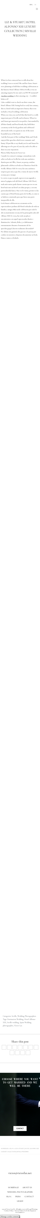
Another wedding (7, 96)
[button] (4, 1047)
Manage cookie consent (9, 1216)
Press (18, 1196)
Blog (11, 1148)
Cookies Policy (8, 1211)
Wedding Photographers (26, 1016)
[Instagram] (20, 1179)
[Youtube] (24, 1179)
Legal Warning (32, 1209)
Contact (29, 1196)
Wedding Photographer (20, 1192)
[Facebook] (16, 1179)
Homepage (4, 1148)
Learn (20, 1201)
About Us (27, 1187)
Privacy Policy (19, 1211)
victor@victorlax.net (20, 1173)
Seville (14, 1016)
